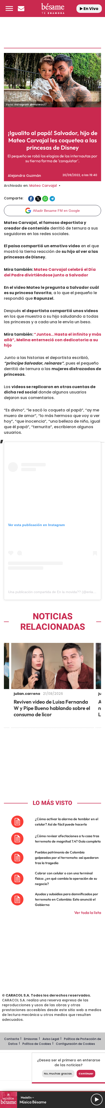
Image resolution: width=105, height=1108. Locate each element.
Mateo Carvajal (43, 185)
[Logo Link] (52, 8)
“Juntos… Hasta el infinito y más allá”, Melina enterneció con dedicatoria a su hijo (52, 340)
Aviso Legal (50, 1039)
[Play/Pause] (97, 1099)
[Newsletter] (21, 8)
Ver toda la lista (87, 912)
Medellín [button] (26, 1097)
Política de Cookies (36, 1044)
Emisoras (31, 1039)
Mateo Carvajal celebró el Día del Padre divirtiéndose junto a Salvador (50, 272)
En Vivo (90, 8)
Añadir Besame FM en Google (56, 211)
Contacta (11, 1039)
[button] (9, 8)
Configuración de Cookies (75, 1044)
